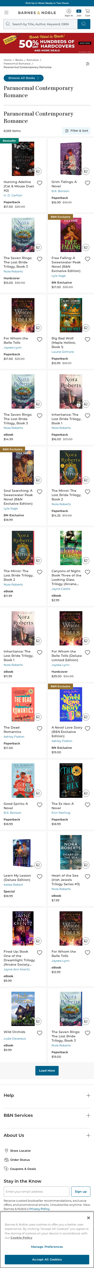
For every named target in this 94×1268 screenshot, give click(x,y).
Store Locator (20, 1150)
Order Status (20, 1160)
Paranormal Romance (17, 63)
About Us (14, 1135)
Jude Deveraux (15, 1038)
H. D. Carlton (13, 195)
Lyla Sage (59, 275)
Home (8, 60)
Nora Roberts (13, 271)
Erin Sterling (61, 812)
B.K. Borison (60, 191)
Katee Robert (13, 884)
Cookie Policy (21, 1237)
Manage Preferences (47, 1246)
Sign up (81, 1191)
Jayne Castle (61, 589)
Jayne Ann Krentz (17, 969)
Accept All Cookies (47, 1259)
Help (9, 1095)
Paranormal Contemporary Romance (28, 67)
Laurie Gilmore (63, 351)
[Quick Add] (37, 171)
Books (19, 60)
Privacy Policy (39, 1209)
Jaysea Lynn (13, 347)
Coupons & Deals (23, 1169)
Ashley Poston (14, 736)
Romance (33, 60)
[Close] (89, 1218)
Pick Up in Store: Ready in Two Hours (47, 3)
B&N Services (18, 1115)
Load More (47, 1070)
